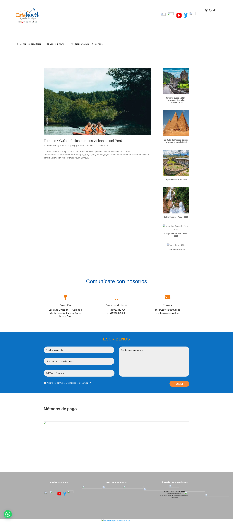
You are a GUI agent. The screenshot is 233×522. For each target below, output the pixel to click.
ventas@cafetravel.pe (167, 312)
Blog (73, 145)
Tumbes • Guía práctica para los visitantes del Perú (83, 141)
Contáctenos (97, 44)
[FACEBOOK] (46, 493)
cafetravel (51, 145)
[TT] (70, 493)
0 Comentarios (101, 145)
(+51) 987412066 (116, 309)
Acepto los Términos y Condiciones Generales (68, 383)
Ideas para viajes (81, 44)
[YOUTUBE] (59, 494)
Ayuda (212, 10)
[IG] (53, 494)
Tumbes (89, 145)
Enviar (179, 383)
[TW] (65, 494)
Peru (82, 145)
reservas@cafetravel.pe (167, 309)
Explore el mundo (58, 44)
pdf (77, 145)
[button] (8, 514)
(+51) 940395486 (116, 312)
